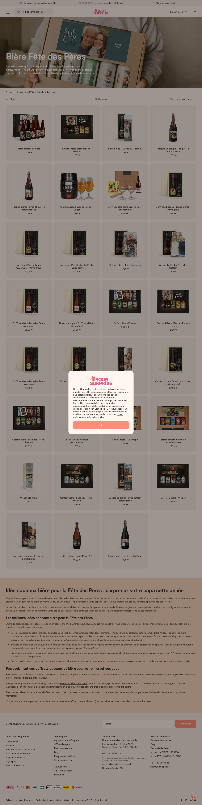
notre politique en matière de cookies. (98, 416)
